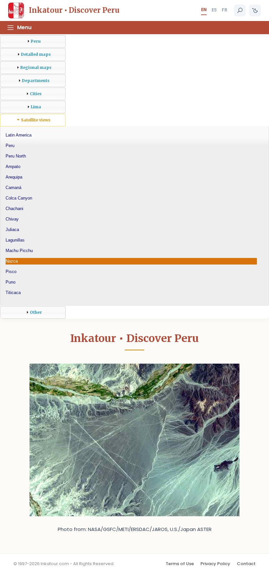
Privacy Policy (215, 564)
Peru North (16, 156)
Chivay (12, 219)
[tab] (33, 41)
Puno (10, 282)
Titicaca (13, 292)
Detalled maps (36, 54)
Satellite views (36, 119)
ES (214, 10)
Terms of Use (180, 564)
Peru (36, 41)
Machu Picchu (19, 250)
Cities (36, 93)
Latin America (18, 135)
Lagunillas (15, 240)
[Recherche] (240, 10)
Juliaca (12, 229)
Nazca (12, 261)
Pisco (11, 271)
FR (224, 10)
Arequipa (14, 177)
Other (36, 312)
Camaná (13, 187)
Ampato (13, 166)
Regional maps (36, 67)
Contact (246, 564)
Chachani (14, 208)
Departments (36, 80)
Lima (36, 106)
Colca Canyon (19, 198)
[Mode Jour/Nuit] (255, 10)
